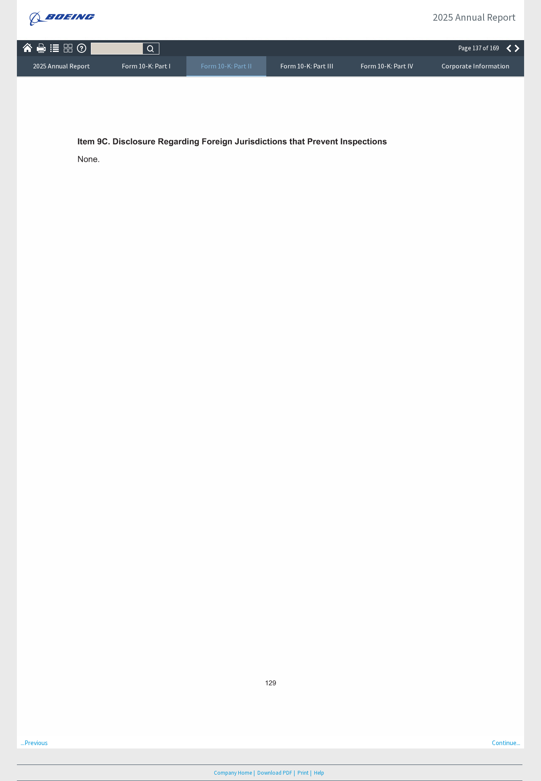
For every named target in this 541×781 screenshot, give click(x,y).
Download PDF (274, 772)
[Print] (41, 48)
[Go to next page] (517, 48)
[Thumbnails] (68, 48)
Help (319, 772)
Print (303, 772)
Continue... (506, 743)
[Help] (81, 48)
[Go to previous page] (508, 48)
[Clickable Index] (54, 48)
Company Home (233, 772)
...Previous (34, 743)
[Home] (27, 48)
